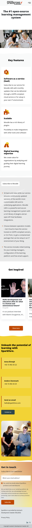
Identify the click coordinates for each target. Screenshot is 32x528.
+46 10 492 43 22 (10, 365)
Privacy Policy (5, 517)
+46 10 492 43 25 (10, 384)
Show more (16, 328)
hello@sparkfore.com (12, 403)
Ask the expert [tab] (22, 188)
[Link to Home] (15, 2)
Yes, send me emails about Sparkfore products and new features (14, 484)
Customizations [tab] (8, 188)
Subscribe (8, 502)
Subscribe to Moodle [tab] (10, 183)
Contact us (8, 412)
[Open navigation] (29, 3)
